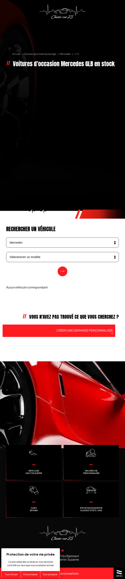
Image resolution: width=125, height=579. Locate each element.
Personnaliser (30, 574)
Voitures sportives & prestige (40, 53)
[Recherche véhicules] (62, 271)
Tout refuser (11, 574)
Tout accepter (50, 574)
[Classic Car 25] (63, 11)
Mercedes (65, 53)
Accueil (16, 53)
